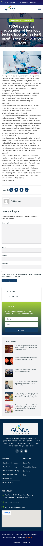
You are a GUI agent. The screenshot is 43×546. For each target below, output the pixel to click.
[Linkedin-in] (21, 451)
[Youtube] (26, 451)
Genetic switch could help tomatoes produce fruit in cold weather (26, 358)
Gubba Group (27, 20)
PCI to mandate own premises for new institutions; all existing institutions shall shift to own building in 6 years (26, 395)
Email (4, 255)
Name (4, 247)
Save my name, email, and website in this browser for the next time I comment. (21, 275)
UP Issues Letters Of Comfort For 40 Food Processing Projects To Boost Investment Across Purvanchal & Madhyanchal (26, 407)
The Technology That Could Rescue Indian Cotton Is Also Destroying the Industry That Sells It (26, 347)
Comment (6, 223)
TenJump (28, 537)
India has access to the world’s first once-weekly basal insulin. (25, 370)
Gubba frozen (16, 20)
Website (5, 264)
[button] (39, 8)
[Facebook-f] (17, 451)
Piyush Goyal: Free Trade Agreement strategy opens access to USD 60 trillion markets (26, 383)
